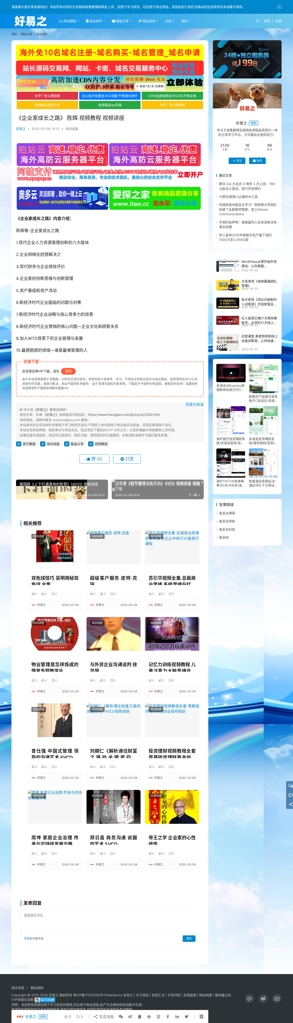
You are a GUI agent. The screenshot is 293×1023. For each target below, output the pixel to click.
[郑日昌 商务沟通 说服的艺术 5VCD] (114, 807)
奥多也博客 (227, 513)
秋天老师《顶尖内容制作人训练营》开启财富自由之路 (259, 304)
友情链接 (189, 995)
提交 (189, 938)
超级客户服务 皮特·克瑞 (113, 580)
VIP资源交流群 (23, 1000)
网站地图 (205, 995)
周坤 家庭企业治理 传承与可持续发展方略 (55, 840)
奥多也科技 (227, 529)
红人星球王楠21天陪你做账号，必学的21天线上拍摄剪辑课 (259, 322)
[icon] (249, 998)
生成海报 (106, 1016)
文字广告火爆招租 (47, 96)
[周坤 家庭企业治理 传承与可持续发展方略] (55, 807)
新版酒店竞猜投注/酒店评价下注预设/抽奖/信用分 (262, 483)
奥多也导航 (227, 521)
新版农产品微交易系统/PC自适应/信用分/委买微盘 (263, 399)
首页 (14, 34)
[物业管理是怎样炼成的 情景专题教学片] (55, 634)
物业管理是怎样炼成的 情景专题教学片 (55, 667)
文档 (168, 21)
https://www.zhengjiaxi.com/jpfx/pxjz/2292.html (124, 414)
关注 (239, 160)
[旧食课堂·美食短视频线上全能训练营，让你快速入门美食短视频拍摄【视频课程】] (227, 342)
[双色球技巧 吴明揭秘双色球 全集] (55, 547)
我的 (184, 21)
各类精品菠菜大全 (47, 105)
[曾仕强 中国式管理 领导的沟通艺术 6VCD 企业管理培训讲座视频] (55, 720)
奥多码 (224, 537)
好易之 (21, 129)
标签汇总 (158, 995)
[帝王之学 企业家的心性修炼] (172, 807)
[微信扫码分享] (121, 1016)
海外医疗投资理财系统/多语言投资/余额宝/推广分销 (230, 441)
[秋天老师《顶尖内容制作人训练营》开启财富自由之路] (227, 303)
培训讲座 (71, 129)
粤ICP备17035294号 (88, 995)
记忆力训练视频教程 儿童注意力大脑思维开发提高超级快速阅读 (172, 667)
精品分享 (122, 21)
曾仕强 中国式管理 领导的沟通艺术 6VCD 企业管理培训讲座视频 (55, 753)
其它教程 (29, 444)
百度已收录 (194, 404)
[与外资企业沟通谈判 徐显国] (114, 634)
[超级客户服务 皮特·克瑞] (114, 547)
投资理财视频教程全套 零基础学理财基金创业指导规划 (172, 753)
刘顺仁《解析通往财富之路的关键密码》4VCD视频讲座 (113, 753)
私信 (259, 160)
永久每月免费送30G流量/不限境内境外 (110, 96)
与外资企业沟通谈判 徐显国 (113, 667)
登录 (267, 21)
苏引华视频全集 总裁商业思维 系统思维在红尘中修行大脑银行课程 (172, 580)
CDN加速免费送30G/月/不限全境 (172, 96)
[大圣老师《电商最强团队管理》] (227, 284)
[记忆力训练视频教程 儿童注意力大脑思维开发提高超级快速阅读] (172, 634)
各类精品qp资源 (110, 105)
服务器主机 (223, 995)
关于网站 (142, 995)
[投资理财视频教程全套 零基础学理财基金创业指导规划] (172, 720)
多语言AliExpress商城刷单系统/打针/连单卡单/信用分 (230, 388)
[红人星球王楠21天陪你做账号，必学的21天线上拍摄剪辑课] (227, 320)
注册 (278, 21)
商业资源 (17, 988)
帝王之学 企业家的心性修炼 (172, 840)
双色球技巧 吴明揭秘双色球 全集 (55, 580)
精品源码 (37, 988)
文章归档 (174, 995)
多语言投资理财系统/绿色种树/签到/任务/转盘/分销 (263, 441)
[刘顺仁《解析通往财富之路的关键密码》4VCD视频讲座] (114, 720)
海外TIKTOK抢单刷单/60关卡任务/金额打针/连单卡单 (230, 483)
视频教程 (101, 444)
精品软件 (95, 21)
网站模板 (69, 21)
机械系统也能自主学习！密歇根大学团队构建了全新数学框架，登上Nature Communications (248, 209)
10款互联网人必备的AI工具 (238, 197)
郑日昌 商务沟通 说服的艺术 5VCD (113, 840)
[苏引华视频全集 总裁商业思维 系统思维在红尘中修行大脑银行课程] (172, 547)
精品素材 (148, 21)
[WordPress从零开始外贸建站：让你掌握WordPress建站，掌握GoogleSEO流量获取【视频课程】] (227, 265)
